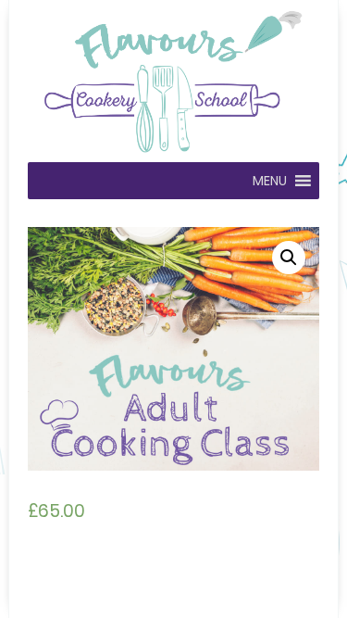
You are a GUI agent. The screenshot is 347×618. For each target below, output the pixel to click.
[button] (270, 180)
